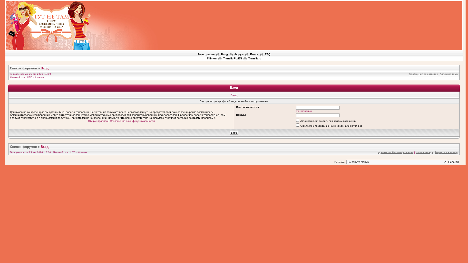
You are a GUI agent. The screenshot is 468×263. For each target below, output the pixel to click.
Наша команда (424, 152)
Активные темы (449, 74)
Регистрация (206, 54)
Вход (224, 54)
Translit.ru (254, 58)
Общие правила (98, 121)
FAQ (268, 54)
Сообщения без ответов (423, 74)
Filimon (212, 58)
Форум (239, 54)
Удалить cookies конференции (395, 152)
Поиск (254, 54)
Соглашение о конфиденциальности (132, 121)
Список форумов (23, 68)
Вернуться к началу (446, 152)
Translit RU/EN (232, 58)
